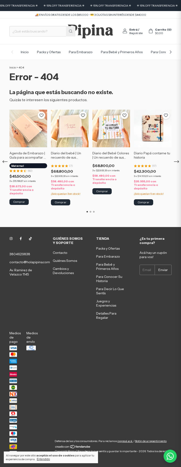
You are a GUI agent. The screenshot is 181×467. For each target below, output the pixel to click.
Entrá (133, 29)
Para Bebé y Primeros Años (122, 52)
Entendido (43, 459)
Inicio (25, 52)
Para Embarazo (81, 52)
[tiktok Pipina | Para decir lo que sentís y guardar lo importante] (30, 238)
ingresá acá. (125, 441)
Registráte (136, 33)
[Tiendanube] (73, 447)
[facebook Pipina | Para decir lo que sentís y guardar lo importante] (20, 238)
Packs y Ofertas (49, 52)
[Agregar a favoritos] (41, 115)
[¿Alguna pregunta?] (170, 456)
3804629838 (19, 254)
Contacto (60, 253)
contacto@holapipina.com (29, 262)
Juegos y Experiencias (106, 303)
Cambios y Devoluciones (63, 271)
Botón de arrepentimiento (151, 441)
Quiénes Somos (65, 261)
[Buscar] (70, 31)
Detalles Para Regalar (106, 315)
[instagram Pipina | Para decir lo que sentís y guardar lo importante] (11, 238)
